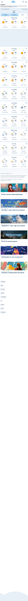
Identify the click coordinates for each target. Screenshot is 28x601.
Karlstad (3, 289)
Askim (2, 308)
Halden (2, 293)
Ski (1, 300)
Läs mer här (15, 6)
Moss (2, 285)
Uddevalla (3, 312)
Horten (2, 304)
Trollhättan (3, 296)
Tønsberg (3, 281)
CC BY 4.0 (23, 175)
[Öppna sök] (23, 2)
